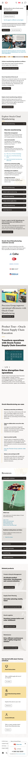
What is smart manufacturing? (10, 525)
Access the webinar (6, 88)
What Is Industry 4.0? (7, 522)
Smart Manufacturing (8, 523)
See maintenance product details (11, 647)
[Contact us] (25, 3)
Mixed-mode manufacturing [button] (10, 192)
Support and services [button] (8, 557)
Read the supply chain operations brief (10, 68)
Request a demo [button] (6, 30)
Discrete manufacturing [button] (9, 123)
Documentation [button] (7, 544)
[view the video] (14, 295)
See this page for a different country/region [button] (13, 20)
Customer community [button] (8, 548)
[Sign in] (22, 3)
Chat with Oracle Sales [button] (16, 30)
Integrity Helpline (5, 748)
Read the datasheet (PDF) (8, 106)
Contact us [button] (8, 729)
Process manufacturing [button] (8, 187)
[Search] (16, 3)
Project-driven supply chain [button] (9, 200)
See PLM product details (9, 587)
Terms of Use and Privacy (16, 741)
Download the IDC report (7, 231)
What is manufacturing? (8, 521)
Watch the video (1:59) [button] (7, 316)
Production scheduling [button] (8, 196)
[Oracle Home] (6, 3)
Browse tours (8, 705)
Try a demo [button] (8, 681)
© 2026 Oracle (5, 741)
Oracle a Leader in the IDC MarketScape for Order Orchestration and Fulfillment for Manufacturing (13, 222)
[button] (3, 3)
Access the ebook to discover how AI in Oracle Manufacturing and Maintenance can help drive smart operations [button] (14, 52)
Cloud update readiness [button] (9, 478)
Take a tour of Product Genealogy (13, 153)
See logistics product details (10, 626)
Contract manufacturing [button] (9, 205)
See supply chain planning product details (13, 606)
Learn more (5, 519)
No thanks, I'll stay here (9, 16)
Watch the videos (9, 537)
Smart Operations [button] (7, 209)
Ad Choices (4, 745)
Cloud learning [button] (6, 553)
